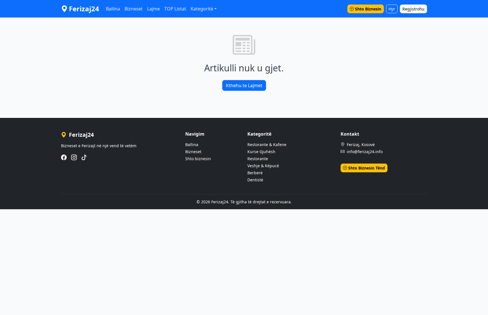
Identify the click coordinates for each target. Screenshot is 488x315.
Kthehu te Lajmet (244, 85)
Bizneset (134, 9)
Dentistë (255, 179)
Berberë (255, 172)
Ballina (113, 9)
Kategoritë (202, 9)
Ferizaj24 (84, 8)
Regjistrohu (413, 9)
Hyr (392, 9)
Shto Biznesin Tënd (366, 168)
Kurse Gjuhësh (261, 151)
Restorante (257, 158)
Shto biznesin (198, 158)
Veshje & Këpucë (263, 165)
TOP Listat (175, 9)
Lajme (153, 9)
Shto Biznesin (368, 9)
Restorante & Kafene (266, 144)
